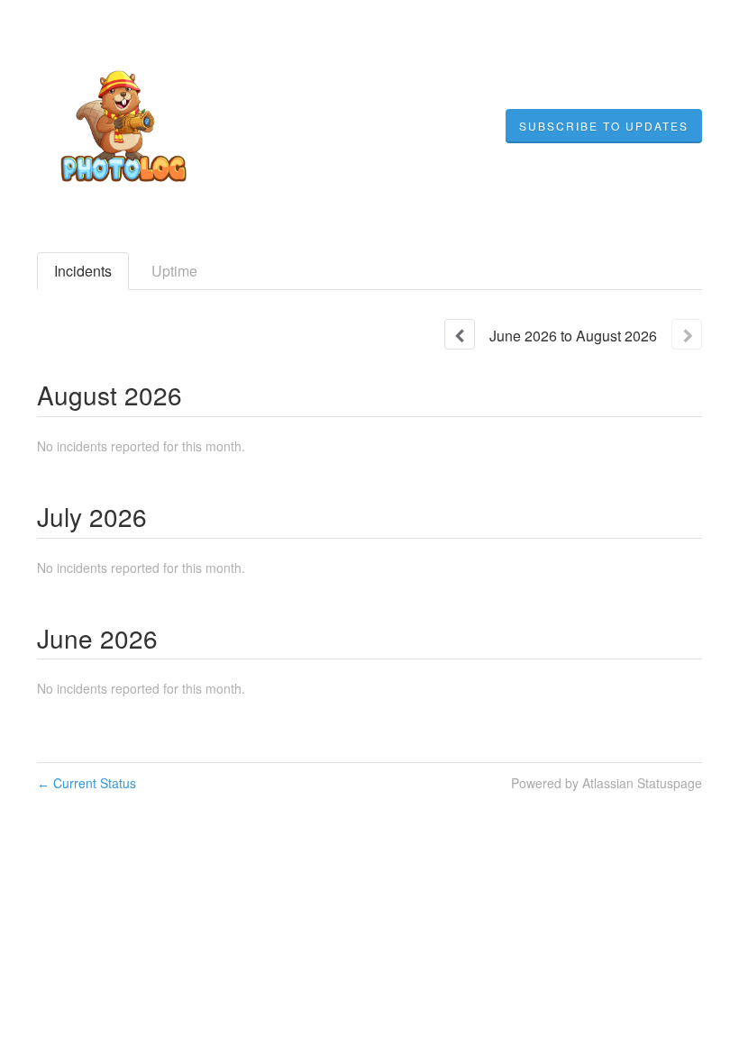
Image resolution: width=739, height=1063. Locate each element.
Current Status (86, 783)
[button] (604, 126)
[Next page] (686, 334)
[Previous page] (459, 334)
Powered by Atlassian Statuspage (606, 783)
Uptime (174, 270)
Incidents (83, 270)
